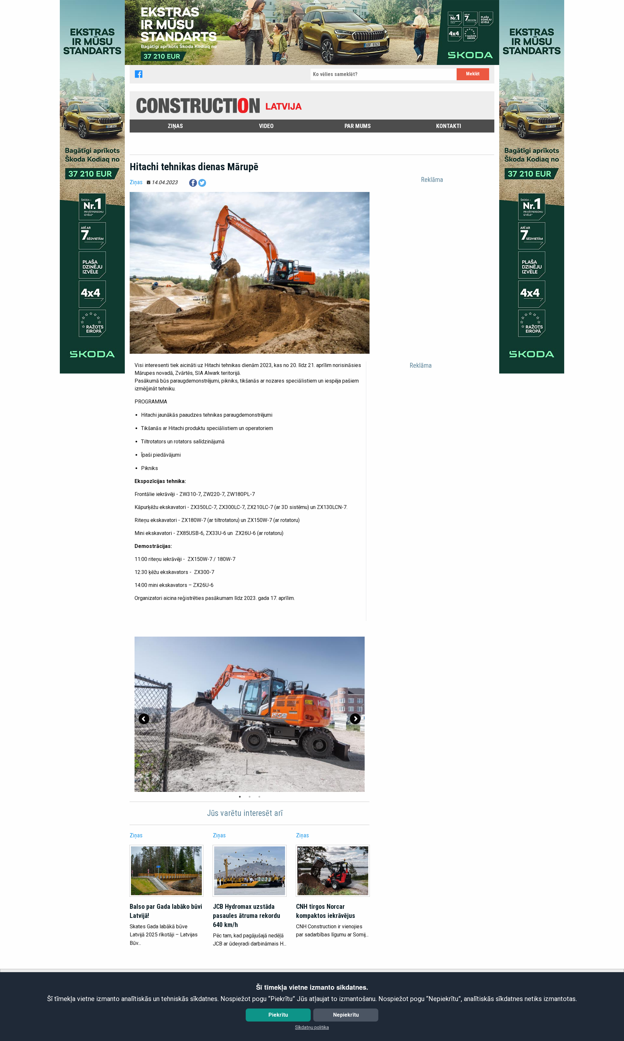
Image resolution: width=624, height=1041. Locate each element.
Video (266, 125)
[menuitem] (175, 126)
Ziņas (175, 125)
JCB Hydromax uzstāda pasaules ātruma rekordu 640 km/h (246, 916)
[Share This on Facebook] (193, 182)
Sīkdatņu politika (312, 1027)
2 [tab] (249, 796)
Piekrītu (278, 1015)
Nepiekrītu (346, 1015)
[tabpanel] (250, 714)
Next (355, 719)
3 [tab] (259, 796)
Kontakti (448, 125)
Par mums (357, 125)
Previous (144, 719)
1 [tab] (240, 796)
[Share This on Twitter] (202, 182)
